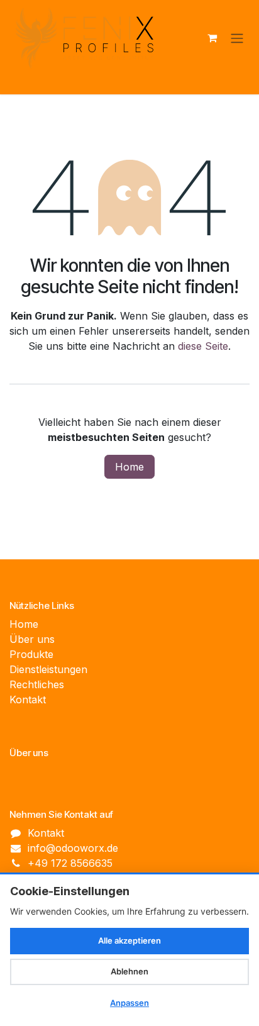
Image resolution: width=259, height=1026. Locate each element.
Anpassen (129, 1003)
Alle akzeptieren (129, 940)
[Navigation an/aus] (237, 38)
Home (129, 466)
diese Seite (203, 346)
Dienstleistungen (48, 669)
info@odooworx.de (73, 848)
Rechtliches (36, 684)
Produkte (31, 654)
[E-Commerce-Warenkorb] (211, 37)
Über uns (32, 639)
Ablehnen (129, 971)
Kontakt (27, 699)
